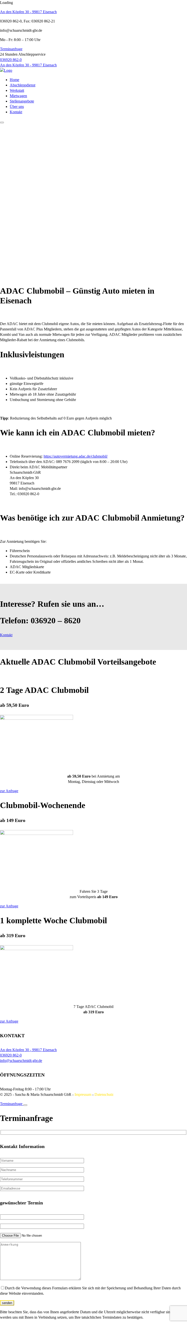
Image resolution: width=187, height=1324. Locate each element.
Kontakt (16, 112)
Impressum (83, 1094)
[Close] (25, 1105)
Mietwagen (18, 96)
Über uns (17, 106)
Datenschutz (103, 1094)
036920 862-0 (11, 60)
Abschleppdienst (22, 85)
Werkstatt (17, 90)
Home (14, 80)
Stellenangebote (22, 101)
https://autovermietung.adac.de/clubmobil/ (76, 456)
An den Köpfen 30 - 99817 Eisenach (28, 12)
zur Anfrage (9, 791)
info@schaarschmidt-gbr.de (21, 1060)
